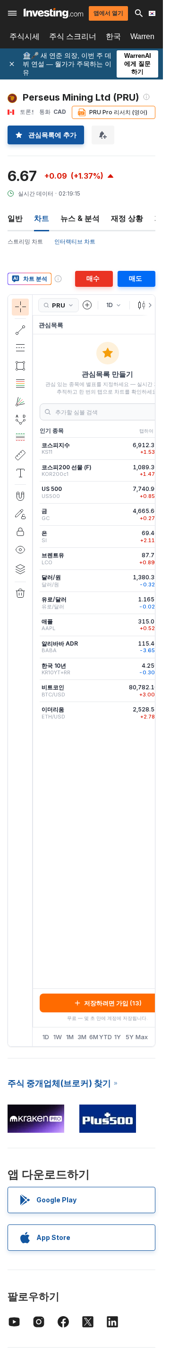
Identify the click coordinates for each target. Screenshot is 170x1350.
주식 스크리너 (72, 36)
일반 (15, 218)
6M (93, 1037)
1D (45, 1037)
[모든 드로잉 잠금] (20, 531)
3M (81, 1037)
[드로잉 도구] (35, 670)
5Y (130, 1037)
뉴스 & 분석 (80, 218)
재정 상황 (127, 218)
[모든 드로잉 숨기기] (20, 549)
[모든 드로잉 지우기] (20, 593)
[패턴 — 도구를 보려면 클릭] (20, 419)
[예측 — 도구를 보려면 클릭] (20, 437)
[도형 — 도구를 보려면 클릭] (20, 365)
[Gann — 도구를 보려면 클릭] (20, 401)
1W (57, 1037)
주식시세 (24, 36)
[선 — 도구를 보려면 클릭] (20, 330)
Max (141, 1037)
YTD (105, 1037)
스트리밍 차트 (25, 241)
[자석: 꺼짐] (20, 496)
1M (70, 1037)
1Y (117, 1037)
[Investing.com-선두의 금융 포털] (53, 13)
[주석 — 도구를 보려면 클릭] (20, 473)
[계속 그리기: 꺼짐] (20, 513)
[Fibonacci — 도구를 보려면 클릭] (20, 383)
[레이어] (20, 569)
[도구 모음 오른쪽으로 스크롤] (148, 305)
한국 (113, 36)
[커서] (20, 307)
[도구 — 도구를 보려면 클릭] (20, 455)
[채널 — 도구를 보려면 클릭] (20, 347)
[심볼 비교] (87, 305)
